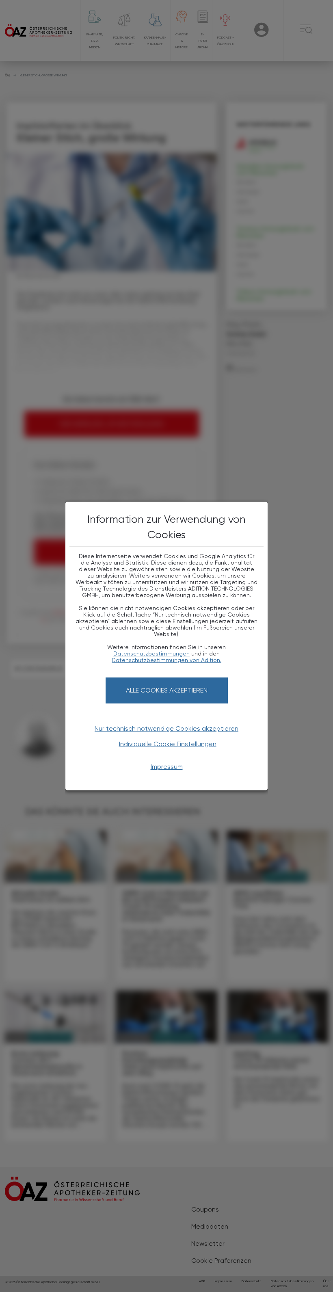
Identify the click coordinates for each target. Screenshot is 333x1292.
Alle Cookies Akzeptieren (167, 690)
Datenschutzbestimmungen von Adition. (166, 660)
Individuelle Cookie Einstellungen (167, 744)
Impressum (167, 766)
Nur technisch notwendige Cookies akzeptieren (166, 728)
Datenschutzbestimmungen (151, 653)
